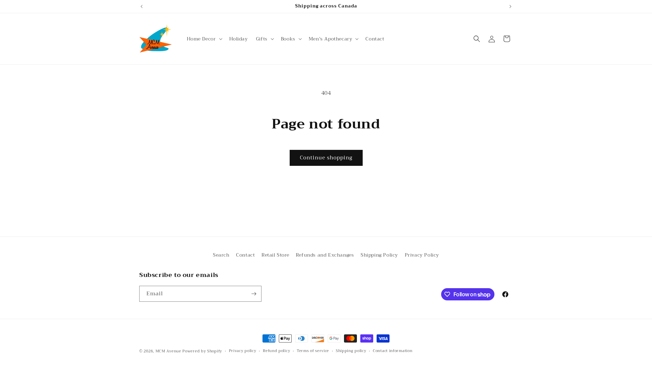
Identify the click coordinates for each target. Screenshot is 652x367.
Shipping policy (351, 351)
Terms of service (313, 351)
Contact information (392, 351)
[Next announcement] (510, 6)
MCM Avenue (168, 351)
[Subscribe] (253, 294)
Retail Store (275, 255)
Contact (245, 255)
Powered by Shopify (202, 351)
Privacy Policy (422, 255)
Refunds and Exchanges (325, 255)
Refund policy (276, 351)
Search (221, 255)
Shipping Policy (379, 255)
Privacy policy (242, 351)
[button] (204, 39)
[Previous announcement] (141, 6)
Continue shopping (326, 157)
